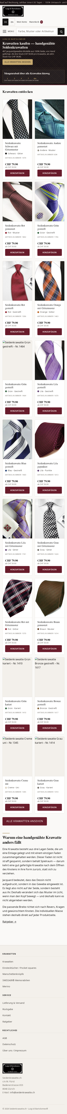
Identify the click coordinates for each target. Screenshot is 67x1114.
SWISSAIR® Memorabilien (16, 980)
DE (5, 22)
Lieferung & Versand (13, 1002)
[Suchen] (61, 31)
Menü (11, 31)
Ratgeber (7, 1021)
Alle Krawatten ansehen (18, 62)
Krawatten (7, 961)
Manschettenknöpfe (13, 973)
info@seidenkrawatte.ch (22, 1092)
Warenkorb (35, 22)
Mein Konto (22, 22)
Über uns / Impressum (14, 1050)
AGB (4, 1038)
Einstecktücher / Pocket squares (19, 967)
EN (12, 22)
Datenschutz (9, 1044)
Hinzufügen (17, 173)
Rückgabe (7, 1009)
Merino (6, 986)
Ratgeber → (9, 921)
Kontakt (6, 1015)
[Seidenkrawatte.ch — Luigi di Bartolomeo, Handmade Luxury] (13, 11)
